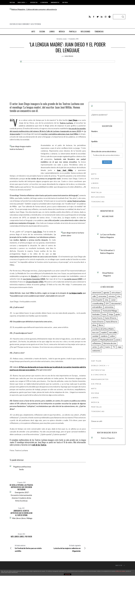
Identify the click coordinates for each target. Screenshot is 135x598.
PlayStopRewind (106, 340)
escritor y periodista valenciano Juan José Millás (59, 134)
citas (106, 300)
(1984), (34, 279)
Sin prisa (65, 2)
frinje (111, 314)
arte (94, 174)
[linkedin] (102, 17)
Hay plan (12, 2)
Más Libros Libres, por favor (21, 536)
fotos (104, 314)
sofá (101, 347)
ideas (94, 325)
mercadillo (113, 332)
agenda (106, 292)
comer (113, 300)
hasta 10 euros (110, 318)
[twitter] (98, 17)
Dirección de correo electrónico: (103, 151)
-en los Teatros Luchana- (76, 201)
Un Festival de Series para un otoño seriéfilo (28, 548)
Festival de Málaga (110, 311)
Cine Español (97, 300)
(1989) (73, 279)
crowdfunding (97, 303)
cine (118, 296)
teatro (107, 347)
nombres (104, 336)
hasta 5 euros (97, 318)
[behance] (109, 17)
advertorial (96, 292)
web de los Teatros (39, 444)
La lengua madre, (75, 293)
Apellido (94, 141)
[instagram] (106, 17)
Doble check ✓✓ (22, 2)
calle (94, 296)
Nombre (94, 131)
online (112, 336)
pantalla (96, 192)
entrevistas (109, 307)
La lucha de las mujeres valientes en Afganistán (67, 548)
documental (115, 303)
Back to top (119, 565)
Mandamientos (55, 2)
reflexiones (98, 197)
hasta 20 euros (111, 321)
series (94, 347)
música (95, 188)
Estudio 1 (34, 276)
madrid (104, 332)
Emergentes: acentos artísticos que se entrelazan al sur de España (21, 512)
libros (95, 183)
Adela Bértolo (68, 56)
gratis (118, 314)
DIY (107, 303)
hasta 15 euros (98, 321)
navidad (95, 336)
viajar (120, 347)
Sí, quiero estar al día (11, 592)
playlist (95, 340)
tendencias (97, 201)
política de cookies (120, 571)
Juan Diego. (37, 231)
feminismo (96, 311)
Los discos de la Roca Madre (103, 329)
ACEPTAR (67, 574)
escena (65, 39)
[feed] (90, 17)
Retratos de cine (109, 343)
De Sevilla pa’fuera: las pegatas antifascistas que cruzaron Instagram (21, 487)
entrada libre (97, 307)
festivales (96, 314)
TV (114, 347)
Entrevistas (34, 2)
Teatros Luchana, (66, 123)
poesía (117, 340)
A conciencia (44, 2)
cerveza (112, 296)
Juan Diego (72, 120)
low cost (95, 332)
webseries (96, 350)
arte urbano (116, 292)
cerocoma (102, 296)
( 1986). (35, 282)
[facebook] (94, 17)
